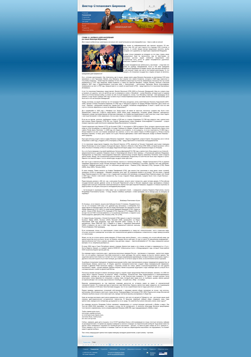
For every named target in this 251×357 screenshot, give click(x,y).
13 (116, 344)
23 (148, 344)
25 (155, 344)
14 (119, 344)
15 (122, 344)
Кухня (84, 26)
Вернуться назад (87, 336)
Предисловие (87, 342)
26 (158, 344)
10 (106, 344)
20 (139, 344)
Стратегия (86, 17)
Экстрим (85, 21)
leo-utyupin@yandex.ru (118, 354)
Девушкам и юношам (89, 23)
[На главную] (149, 6)
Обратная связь (88, 30)
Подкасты (85, 28)
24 (152, 344)
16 (126, 344)
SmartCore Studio (119, 352)
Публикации (86, 19)
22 (145, 344)
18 (132, 344)
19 (135, 344)
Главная (85, 13)
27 (161, 344)
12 (113, 344)
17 (129, 344)
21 (142, 344)
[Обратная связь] (154, 6)
